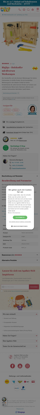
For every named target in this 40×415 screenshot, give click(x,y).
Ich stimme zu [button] (20, 217)
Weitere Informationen (14, 213)
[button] (20, 226)
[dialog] (20, 207)
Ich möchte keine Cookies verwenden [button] (20, 222)
